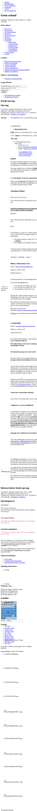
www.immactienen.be (22, 384)
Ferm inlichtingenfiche (25, 154)
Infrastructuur (9, 30)
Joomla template (5, 651)
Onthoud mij (4, 90)
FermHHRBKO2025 (25, 152)
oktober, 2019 (9, 640)
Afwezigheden (12, 49)
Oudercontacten (13, 44)
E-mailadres (21, 114)
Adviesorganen (9, 52)
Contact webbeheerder (11, 68)
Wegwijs (7, 37)
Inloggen (4, 92)
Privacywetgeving (10, 35)
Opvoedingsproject (10, 32)
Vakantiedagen (12, 51)
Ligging (7, 54)
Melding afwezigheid (11, 63)
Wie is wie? (8, 29)
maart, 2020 (8, 635)
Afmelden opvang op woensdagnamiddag (17, 70)
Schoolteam (8, 39)
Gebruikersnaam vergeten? (13, 95)
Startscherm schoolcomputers (13, 78)
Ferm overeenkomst (25, 155)
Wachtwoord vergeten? (11, 97)
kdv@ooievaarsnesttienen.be (22, 443)
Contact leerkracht (10, 66)
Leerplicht (8, 34)
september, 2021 (9, 628)
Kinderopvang (12, 45)
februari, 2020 (9, 636)
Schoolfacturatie (13, 47)
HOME (7, 2)
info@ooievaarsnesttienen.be (24, 266)
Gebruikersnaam (6, 86)
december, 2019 (9, 638)
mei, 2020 (8, 633)
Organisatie (8, 40)
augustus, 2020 (9, 631)
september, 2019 (9, 641)
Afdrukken (14, 114)
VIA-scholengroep (10, 11)
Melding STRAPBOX (11, 71)
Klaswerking (12, 42)
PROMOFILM (9, 4)
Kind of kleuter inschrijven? (13, 61)
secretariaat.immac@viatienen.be (25, 326)
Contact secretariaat (10, 65)
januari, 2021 (8, 630)
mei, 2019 (8, 643)
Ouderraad (8, 7)
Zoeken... (3, 620)
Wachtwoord (5, 88)
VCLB (7, 9)
